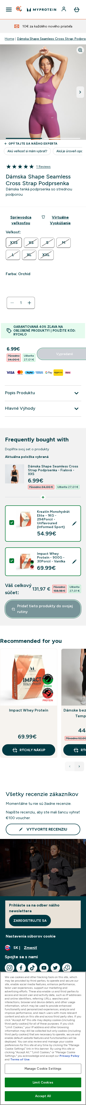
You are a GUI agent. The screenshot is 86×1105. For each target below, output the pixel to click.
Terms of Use (20, 1059)
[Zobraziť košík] (76, 9)
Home (9, 39)
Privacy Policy (69, 1056)
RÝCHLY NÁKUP (32, 750)
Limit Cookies (43, 1082)
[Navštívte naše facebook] (21, 968)
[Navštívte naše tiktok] (32, 968)
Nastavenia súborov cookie (31, 936)
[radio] (14, 242)
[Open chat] (67, 968)
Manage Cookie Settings (43, 1068)
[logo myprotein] (41, 9)
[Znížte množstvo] (12, 303)
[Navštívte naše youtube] (44, 968)
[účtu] (64, 9)
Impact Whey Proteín (28, 710)
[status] (20, 303)
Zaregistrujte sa (30, 920)
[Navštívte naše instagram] (9, 968)
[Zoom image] (80, 50)
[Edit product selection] (74, 523)
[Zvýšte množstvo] (29, 303)
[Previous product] (70, 766)
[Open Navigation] (9, 9)
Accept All (43, 1096)
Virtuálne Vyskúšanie (60, 220)
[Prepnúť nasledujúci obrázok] (80, 92)
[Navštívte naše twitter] (55, 968)
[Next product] (79, 766)
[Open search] (19, 9)
